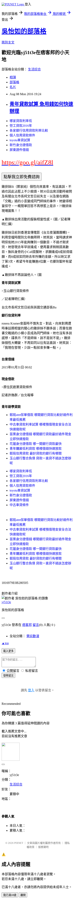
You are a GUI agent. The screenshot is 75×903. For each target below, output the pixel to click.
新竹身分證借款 (21, 145)
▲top (5, 643)
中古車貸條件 (19, 505)
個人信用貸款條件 (22, 135)
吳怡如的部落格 (24, 31)
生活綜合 (34, 69)
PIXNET (18, 842)
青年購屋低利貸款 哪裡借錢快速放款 (36, 448)
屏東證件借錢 (19, 150)
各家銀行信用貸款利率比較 (29, 130)
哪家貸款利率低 (21, 121)
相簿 (13, 77)
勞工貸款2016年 (21, 125)
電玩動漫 (32, 636)
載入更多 (8, 651)
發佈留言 (8, 675)
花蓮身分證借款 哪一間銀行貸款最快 (36, 443)
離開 (23, 895)
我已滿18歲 (9, 895)
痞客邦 (27, 625)
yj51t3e (6, 602)
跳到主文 (8, 42)
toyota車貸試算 (20, 140)
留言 (36, 625)
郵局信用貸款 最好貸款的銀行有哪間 (36, 453)
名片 (13, 87)
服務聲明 (43, 846)
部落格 (14, 82)
